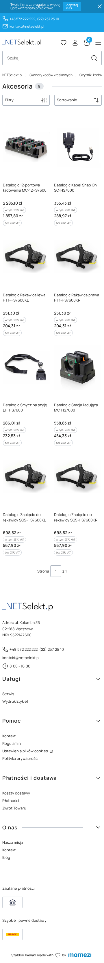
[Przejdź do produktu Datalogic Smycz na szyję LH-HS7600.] (26, 368)
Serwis (8, 693)
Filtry (9, 99)
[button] (94, 58)
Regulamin (11, 743)
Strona (43, 571)
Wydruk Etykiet (15, 701)
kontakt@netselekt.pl (27, 26)
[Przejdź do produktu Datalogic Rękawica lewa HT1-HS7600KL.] (26, 258)
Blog (6, 857)
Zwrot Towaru (14, 808)
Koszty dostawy (16, 793)
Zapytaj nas (72, 6)
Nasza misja (12, 842)
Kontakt (9, 735)
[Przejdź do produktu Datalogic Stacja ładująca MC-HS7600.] (77, 368)
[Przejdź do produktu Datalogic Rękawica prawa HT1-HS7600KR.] (77, 258)
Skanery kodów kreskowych (51, 74)
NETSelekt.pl (12, 74)
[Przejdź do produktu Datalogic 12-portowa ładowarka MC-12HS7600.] (26, 148)
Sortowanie (67, 99)
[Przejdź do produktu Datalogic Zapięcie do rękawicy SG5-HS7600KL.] (26, 478)
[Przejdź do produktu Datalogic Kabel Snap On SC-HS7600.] (77, 148)
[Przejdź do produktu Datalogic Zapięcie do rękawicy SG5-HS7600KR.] (77, 478)
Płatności (10, 800)
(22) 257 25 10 (48, 18)
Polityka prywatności (20, 758)
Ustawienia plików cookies (25, 750)
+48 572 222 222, (23, 18)
